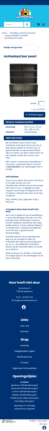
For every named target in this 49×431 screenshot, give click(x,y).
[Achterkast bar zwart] (24, 80)
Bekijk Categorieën (13, 47)
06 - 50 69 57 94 (24, 297)
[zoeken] (27, 24)
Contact (24, 362)
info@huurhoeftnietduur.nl (24, 300)
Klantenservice (24, 356)
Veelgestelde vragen (24, 351)
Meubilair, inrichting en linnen (23, 33)
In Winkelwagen (34, 114)
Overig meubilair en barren (16, 35)
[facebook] (24, 309)
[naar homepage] (24, 13)
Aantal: (34, 103)
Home (4, 33)
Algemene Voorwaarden (24, 368)
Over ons (24, 325)
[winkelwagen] (38, 24)
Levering (24, 345)
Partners (24, 331)
